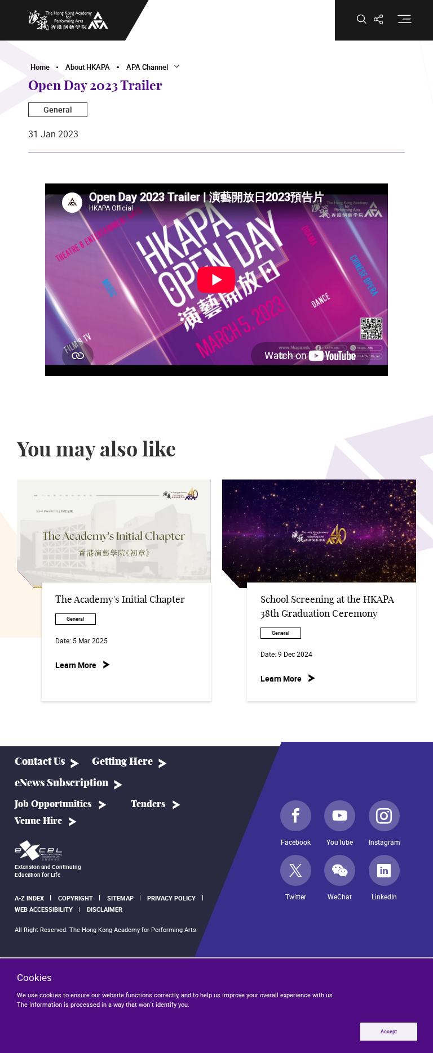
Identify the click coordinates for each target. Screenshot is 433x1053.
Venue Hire (38, 821)
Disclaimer (104, 909)
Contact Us (40, 761)
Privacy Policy (171, 898)
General (57, 109)
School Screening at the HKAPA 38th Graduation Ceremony (327, 607)
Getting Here (122, 761)
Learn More (75, 665)
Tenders (148, 804)
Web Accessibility (44, 909)
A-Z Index (29, 898)
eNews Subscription (61, 783)
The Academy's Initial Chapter (120, 599)
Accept (389, 1031)
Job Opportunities (53, 804)
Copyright (75, 898)
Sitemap (120, 898)
